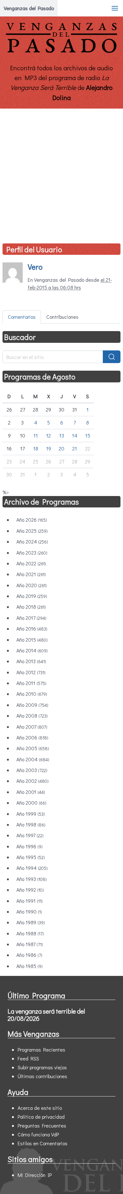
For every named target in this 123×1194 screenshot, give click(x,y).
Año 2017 (31, 617)
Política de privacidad (41, 1116)
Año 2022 (31, 563)
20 (61, 448)
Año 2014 (32, 650)
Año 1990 (29, 911)
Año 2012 (30, 672)
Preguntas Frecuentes (42, 1125)
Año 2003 (31, 770)
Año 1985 (29, 966)
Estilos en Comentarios (42, 1143)
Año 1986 (29, 955)
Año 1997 (30, 835)
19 (48, 448)
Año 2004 (32, 759)
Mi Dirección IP (35, 1175)
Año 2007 (31, 726)
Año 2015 (32, 639)
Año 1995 (30, 857)
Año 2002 (32, 780)
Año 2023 (31, 552)
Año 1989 (30, 922)
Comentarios (22, 316)
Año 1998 (30, 824)
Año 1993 (31, 879)
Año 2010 (31, 693)
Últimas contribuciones (42, 1076)
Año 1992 (30, 889)
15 (87, 435)
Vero (35, 267)
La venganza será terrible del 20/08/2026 (46, 1014)
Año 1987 (29, 944)
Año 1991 (29, 900)
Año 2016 (31, 628)
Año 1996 (29, 846)
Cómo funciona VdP (38, 1134)
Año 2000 (31, 802)
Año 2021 (31, 574)
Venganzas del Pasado (29, 8)
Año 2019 (31, 596)
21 (74, 448)
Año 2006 (32, 737)
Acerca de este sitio (40, 1107)
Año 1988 (30, 933)
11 (35, 435)
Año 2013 (31, 661)
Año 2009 (32, 704)
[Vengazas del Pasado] (61, 51)
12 (48, 435)
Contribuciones (62, 316)
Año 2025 (32, 530)
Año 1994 (32, 867)
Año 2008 (32, 715)
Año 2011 (31, 683)
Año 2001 (30, 792)
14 (74, 435)
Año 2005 (32, 748)
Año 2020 (31, 585)
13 (61, 435)
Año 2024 (32, 541)
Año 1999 (30, 813)
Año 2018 (31, 606)
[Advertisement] (61, 173)
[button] (114, 8)
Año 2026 (31, 519)
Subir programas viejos (42, 1067)
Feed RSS (28, 1058)
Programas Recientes (41, 1049)
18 (35, 448)
